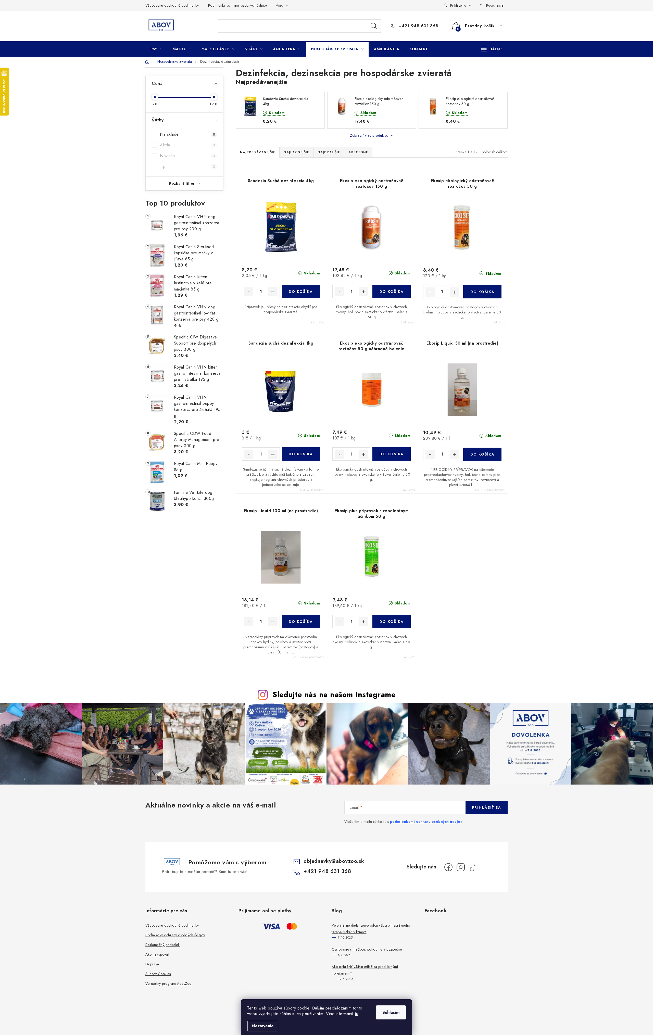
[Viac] (492, 49)
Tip (187, 166)
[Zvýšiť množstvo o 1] (273, 291)
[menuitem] (156, 49)
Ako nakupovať (157, 954)
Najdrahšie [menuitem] (329, 152)
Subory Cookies (158, 973)
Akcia (187, 145)
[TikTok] (473, 867)
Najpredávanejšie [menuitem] (257, 152)
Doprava (152, 964)
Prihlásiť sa (486, 807)
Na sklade (187, 134)
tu (356, 1014)
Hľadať (374, 26)
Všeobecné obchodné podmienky (172, 5)
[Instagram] (461, 867)
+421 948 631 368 (417, 26)
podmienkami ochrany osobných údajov (426, 821)
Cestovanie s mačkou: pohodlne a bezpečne (367, 949)
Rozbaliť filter (182, 183)
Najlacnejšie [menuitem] (296, 152)
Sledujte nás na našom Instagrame (334, 694)
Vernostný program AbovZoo (168, 983)
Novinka (187, 156)
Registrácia (495, 5)
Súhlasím (390, 1012)
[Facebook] (448, 867)
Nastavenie (263, 1026)
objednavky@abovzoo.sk (334, 861)
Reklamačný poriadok (162, 944)
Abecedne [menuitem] (358, 152)
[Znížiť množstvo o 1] (248, 291)
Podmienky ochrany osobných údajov (238, 5)
